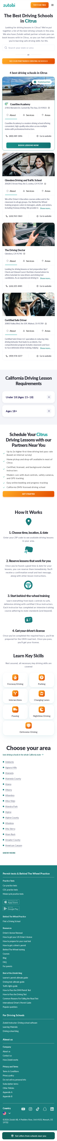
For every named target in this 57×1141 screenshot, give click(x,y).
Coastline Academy (20, 104)
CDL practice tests (10, 889)
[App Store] (28, 902)
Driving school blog (10, 1031)
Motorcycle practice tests (13, 894)
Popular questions (10, 1007)
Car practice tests (10, 885)
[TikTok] (37, 1109)
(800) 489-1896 (15, 136)
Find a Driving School (11, 921)
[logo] (9, 5)
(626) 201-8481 (15, 286)
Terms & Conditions (11, 1071)
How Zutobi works (10, 1059)
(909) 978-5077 (15, 355)
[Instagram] (30, 1109)
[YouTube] (23, 1109)
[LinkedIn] (52, 1109)
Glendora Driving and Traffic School (23, 180)
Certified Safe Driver (16, 320)
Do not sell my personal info (14, 1079)
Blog (4, 958)
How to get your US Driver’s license (17, 937)
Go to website (45, 136)
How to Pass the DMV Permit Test (17, 990)
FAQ (4, 962)
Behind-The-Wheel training (14, 949)
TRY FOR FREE (39, 5)
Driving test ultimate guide (13, 982)
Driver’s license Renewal (12, 933)
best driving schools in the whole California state (22, 755)
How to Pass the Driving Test (14, 994)
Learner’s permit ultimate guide (15, 977)
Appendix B (7, 1096)
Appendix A (7, 1092)
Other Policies (8, 1088)
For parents (7, 966)
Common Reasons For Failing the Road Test (20, 998)
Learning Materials (10, 1027)
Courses (6, 953)
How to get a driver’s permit (14, 945)
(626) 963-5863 (15, 216)
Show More (9, 853)
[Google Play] (28, 908)
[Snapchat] (45, 1109)
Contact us (7, 1055)
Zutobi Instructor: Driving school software (20, 1022)
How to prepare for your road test (17, 941)
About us (6, 1051)
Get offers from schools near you (30, 1135)
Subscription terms (10, 1084)
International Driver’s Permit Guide (17, 1002)
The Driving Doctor (15, 250)
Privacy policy (8, 1075)
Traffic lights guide (10, 986)
